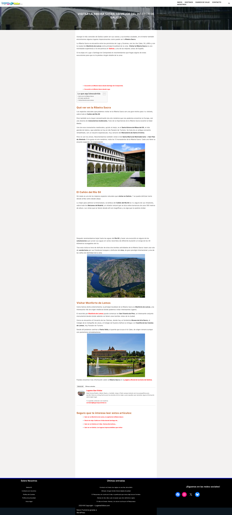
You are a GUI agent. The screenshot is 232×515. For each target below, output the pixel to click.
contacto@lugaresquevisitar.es (96, 402)
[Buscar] (229, 3)
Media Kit (29, 487)
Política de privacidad (29, 498)
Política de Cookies (29, 494)
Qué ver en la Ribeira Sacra (86, 96)
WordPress (81, 513)
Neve (79, 510)
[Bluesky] (197, 494)
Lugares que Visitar (94, 390)
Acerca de (80, 386)
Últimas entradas (90, 386)
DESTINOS (189, 2)
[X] (190, 494)
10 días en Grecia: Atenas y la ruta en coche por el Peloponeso (115, 501)
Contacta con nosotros (29, 491)
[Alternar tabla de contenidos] (103, 93)
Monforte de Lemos (95, 313)
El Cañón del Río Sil (83, 98)
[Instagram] (184, 494)
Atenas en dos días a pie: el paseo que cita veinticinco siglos (116, 498)
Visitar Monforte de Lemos (86, 100)
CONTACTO (216, 2)
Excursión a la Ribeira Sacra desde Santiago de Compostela (103, 85)
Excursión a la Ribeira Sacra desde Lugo (97, 89)
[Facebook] (177, 494)
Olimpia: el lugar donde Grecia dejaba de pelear (116, 491)
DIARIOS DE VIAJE (202, 2)
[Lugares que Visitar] (81, 395)
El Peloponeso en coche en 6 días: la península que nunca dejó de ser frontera (116, 494)
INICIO (179, 2)
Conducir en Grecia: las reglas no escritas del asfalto (116, 487)
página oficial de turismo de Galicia (138, 380)
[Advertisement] (116, 71)
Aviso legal (29, 501)
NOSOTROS (181, 4)
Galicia (116, 23)
